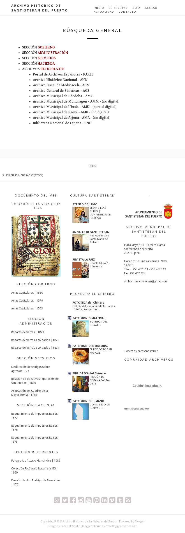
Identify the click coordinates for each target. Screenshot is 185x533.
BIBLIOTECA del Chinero (89, 373)
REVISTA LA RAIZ (83, 259)
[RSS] (128, 500)
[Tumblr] (120, 500)
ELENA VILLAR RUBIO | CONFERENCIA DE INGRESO (100, 212)
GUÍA (136, 7)
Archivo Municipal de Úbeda (56, 107)
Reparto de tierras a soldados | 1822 (35, 340)
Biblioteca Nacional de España (57, 123)
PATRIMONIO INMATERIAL (90, 346)
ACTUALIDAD (104, 11)
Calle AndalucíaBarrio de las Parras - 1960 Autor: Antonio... (93, 307)
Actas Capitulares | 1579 (27, 300)
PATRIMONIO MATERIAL (88, 318)
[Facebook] (73, 500)
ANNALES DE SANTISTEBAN (90, 232)
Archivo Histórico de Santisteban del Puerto (90, 521)
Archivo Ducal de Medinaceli (56, 85)
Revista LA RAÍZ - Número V (100, 264)
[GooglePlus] (57, 500)
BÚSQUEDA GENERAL (92, 30)
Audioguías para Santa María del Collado (99, 239)
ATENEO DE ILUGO (84, 204)
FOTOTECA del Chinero (88, 302)
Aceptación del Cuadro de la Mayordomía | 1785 (29, 393)
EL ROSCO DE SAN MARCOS (101, 351)
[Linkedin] (104, 500)
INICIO (99, 7)
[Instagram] (81, 500)
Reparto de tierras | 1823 (27, 332)
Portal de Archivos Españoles (56, 74)
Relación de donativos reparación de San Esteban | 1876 (35, 381)
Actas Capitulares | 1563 (27, 308)
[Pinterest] (96, 500)
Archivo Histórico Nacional (55, 80)
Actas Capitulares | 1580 (27, 293)
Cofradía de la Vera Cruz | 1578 (36, 206)
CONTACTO (127, 11)
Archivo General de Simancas (56, 91)
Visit (136, 408)
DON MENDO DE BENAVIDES (100, 406)
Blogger (140, 521)
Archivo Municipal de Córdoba (57, 96)
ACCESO (151, 7)
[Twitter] (65, 500)
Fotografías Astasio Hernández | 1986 (35, 460)
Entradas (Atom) (32, 175)
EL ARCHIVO (118, 7)
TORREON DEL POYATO (98, 323)
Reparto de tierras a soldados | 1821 (35, 348)
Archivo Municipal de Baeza (55, 112)
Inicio (92, 165)
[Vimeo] (112, 500)
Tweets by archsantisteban (141, 351)
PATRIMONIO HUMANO (88, 401)
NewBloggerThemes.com (121, 526)
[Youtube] (89, 500)
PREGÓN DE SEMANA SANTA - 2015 (100, 380)
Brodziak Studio (70, 526)
